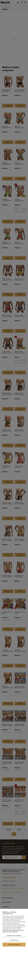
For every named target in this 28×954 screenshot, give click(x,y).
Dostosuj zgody (14, 940)
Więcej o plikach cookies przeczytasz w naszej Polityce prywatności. (13, 931)
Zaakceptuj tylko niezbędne (14, 935)
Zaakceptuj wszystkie (14, 944)
